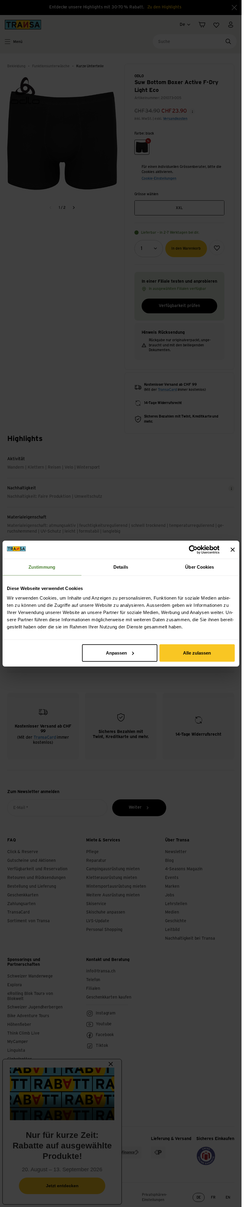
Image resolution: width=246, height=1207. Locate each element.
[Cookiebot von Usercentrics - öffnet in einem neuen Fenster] (193, 549)
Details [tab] (120, 567)
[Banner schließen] (232, 550)
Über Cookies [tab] (199, 567)
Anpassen (116, 652)
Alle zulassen (197, 652)
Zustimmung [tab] (41, 567)
